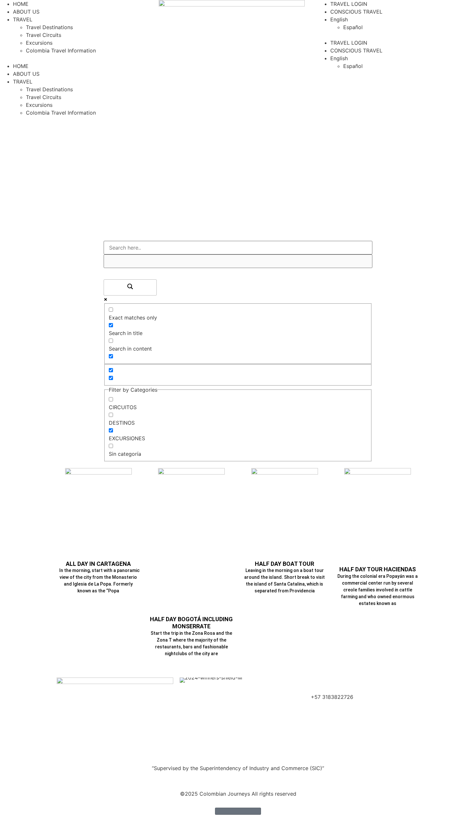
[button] (79, 58)
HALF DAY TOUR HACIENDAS (377, 569)
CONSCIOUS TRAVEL (356, 11)
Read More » (98, 602)
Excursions (39, 42)
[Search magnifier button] (130, 287)
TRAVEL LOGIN (348, 4)
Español (353, 27)
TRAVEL (22, 19)
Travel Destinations (49, 27)
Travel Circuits (43, 35)
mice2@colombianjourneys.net (348, 689)
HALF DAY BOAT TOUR (284, 563)
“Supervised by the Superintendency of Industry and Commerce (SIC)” (238, 768)
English (339, 19)
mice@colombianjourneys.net (347, 681)
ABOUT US (26, 11)
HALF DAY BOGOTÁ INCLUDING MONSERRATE (191, 623)
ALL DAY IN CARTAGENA (98, 563)
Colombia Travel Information (61, 50)
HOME (20, 4)
